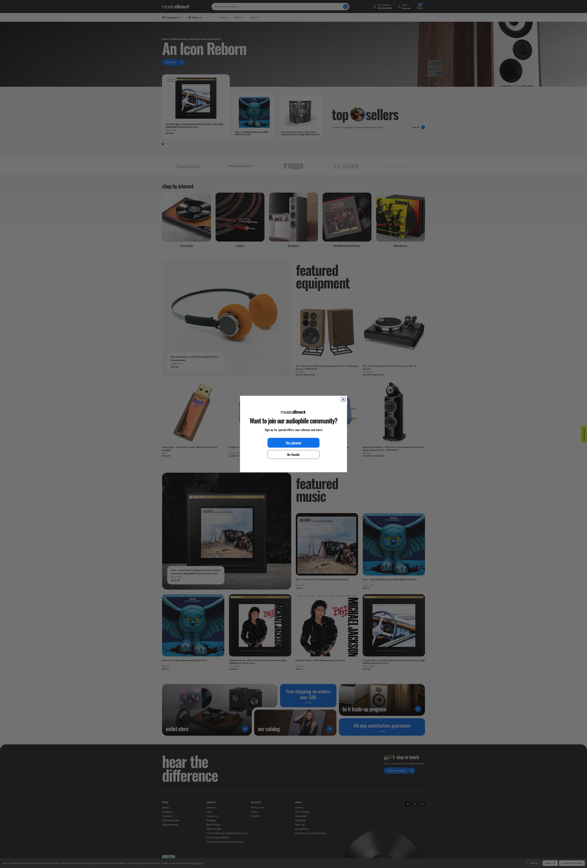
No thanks (293, 454)
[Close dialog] (343, 399)
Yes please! (293, 442)
